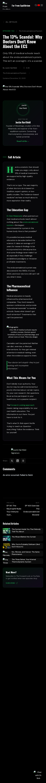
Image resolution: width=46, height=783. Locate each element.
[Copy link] (23, 460)
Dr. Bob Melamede (14, 216)
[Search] (36, 5)
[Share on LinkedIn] (17, 460)
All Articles (11, 22)
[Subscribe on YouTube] (39, 5)
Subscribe (10, 583)
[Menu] (41, 6)
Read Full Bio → (23, 141)
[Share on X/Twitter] (12, 460)
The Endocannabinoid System (30, 31)
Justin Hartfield (23, 122)
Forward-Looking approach (22, 405)
